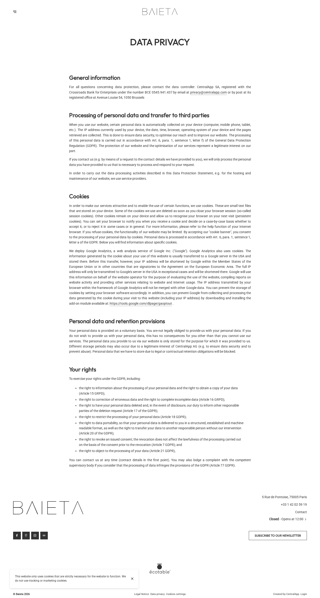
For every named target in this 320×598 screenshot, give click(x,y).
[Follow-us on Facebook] (17, 535)
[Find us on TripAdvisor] (44, 535)
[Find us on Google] (26, 535)
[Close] (132, 578)
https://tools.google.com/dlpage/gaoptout (141, 303)
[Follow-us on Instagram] (35, 535)
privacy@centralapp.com (208, 92)
